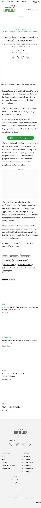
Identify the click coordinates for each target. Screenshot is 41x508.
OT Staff (21, 51)
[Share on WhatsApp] (13, 57)
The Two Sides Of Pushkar (11, 407)
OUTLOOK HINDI (26, 471)
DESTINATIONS (6, 453)
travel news (13, 257)
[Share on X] (18, 57)
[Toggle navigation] (37, 9)
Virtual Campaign (30, 268)
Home (17, 29)
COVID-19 (7, 260)
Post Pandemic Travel (20, 260)
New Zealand (25, 257)
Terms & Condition (17, 480)
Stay (4, 304)
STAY (3, 456)
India (5, 257)
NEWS (3, 459)
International (7, 337)
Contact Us (15, 486)
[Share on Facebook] (23, 57)
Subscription (15, 489)
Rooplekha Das (6, 379)
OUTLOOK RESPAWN (27, 468)
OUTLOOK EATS (26, 456)
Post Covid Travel (9, 264)
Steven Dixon (8, 272)
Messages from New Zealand (13, 268)
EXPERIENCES (5, 462)
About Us (14, 476)
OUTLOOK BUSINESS (27, 462)
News (24, 29)
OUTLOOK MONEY (26, 465)
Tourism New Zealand (24, 264)
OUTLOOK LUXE (26, 459)
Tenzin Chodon (6, 346)
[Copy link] (27, 57)
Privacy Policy (16, 483)
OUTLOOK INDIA (26, 453)
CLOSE (38, 502)
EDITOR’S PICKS (6, 468)
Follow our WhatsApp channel (22, 138)
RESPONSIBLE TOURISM (8, 465)
